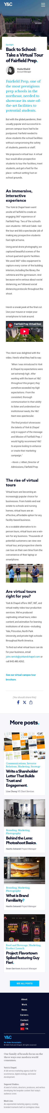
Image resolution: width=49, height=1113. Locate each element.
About (24, 999)
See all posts (24, 983)
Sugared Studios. (11, 1084)
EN (27, 1024)
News (25, 1010)
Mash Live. (8, 1101)
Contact (24, 1020)
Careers (24, 1015)
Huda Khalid (23, 69)
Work (24, 1004)
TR (27, 1029)
